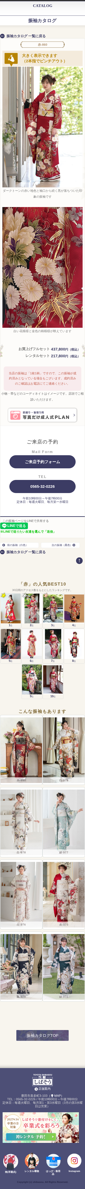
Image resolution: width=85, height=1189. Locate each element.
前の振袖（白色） (17, 545)
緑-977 (63, 852)
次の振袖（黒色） (62, 545)
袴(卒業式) (10, 1172)
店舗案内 (44, 1088)
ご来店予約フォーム (42, 462)
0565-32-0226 (42, 486)
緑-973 (63, 996)
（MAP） (56, 1095)
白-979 (63, 780)
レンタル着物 (32, 1171)
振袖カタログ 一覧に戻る (26, 36)
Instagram (74, 1171)
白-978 (21, 852)
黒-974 (21, 996)
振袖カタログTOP (42, 1035)
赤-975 (63, 924)
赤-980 (21, 780)
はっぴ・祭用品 (53, 1172)
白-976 (21, 924)
